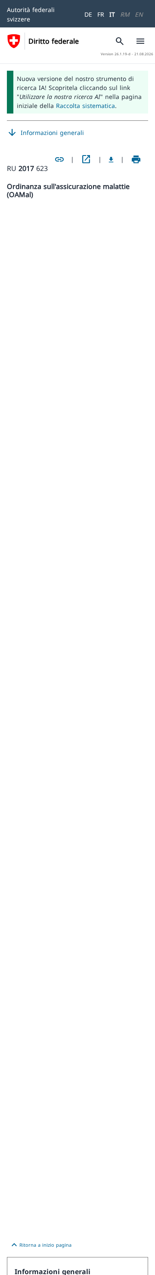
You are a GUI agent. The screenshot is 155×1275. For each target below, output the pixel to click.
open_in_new (86, 159)
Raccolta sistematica (85, 106)
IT (112, 14)
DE (88, 14)
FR (100, 14)
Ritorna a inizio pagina (40, 1245)
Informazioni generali (45, 133)
